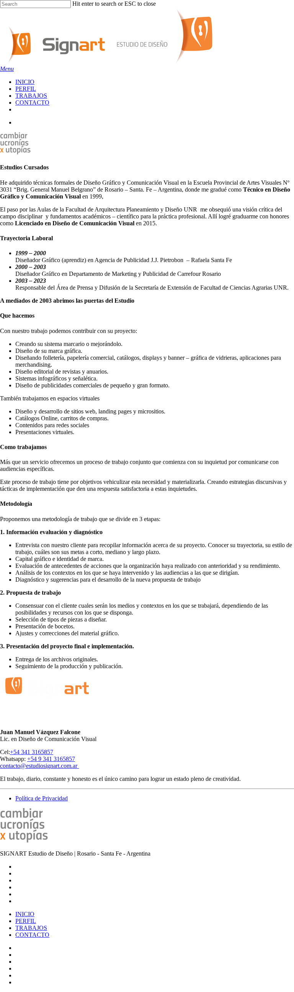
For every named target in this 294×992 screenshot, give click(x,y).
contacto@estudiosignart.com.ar (39, 765)
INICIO (24, 914)
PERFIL (25, 921)
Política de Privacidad (41, 798)
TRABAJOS (31, 928)
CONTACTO (32, 934)
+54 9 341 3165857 (51, 759)
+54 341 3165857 (31, 752)
